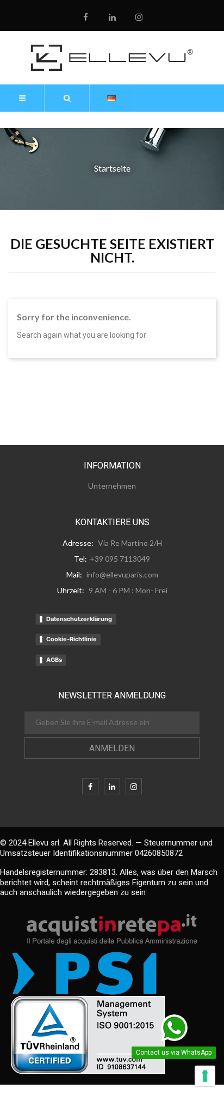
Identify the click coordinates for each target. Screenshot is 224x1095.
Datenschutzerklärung (79, 619)
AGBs (54, 660)
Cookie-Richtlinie (71, 639)
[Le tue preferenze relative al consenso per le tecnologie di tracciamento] (205, 1076)
